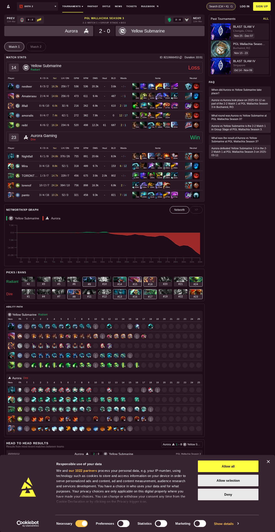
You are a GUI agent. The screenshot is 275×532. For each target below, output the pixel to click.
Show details (224, 523)
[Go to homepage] (8, 6)
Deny (228, 494)
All (266, 18)
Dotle (106, 6)
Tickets (131, 6)
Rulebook (148, 6)
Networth (179, 209)
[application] (104, 243)
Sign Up (262, 6)
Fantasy (92, 6)
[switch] (123, 523)
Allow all (228, 466)
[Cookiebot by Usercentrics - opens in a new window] (28, 523)
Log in (245, 6)
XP (196, 209)
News (118, 6)
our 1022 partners (83, 470)
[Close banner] (268, 461)
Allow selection (228, 480)
